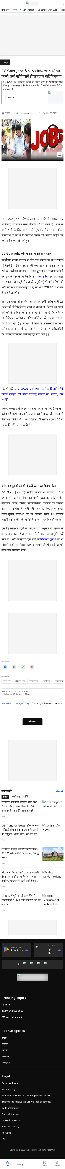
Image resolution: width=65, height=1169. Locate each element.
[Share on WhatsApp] (22, 666)
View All (59, 791)
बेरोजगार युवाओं (47, 540)
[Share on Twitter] (14, 666)
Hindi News (6, 703)
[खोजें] (63, 3)
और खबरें (32, 721)
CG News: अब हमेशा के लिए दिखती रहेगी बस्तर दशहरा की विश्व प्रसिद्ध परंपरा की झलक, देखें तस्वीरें (32, 394)
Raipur (28, 703)
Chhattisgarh (18, 703)
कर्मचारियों (42, 277)
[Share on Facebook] (5, 666)
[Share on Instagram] (31, 666)
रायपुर (6, 62)
